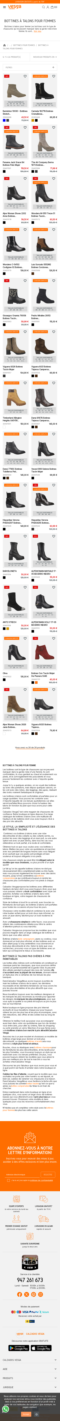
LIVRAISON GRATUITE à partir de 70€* (30, 2)
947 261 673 (30, 1280)
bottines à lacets (34, 1041)
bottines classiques (43, 1047)
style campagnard (26, 939)
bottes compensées (20, 1086)
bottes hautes (32, 1083)
